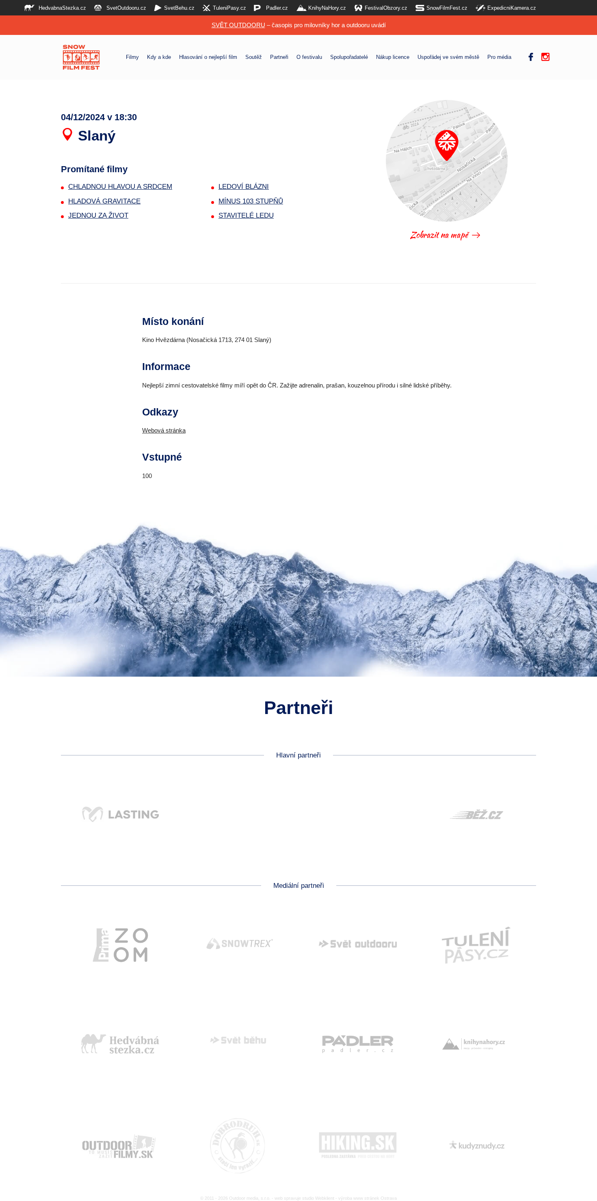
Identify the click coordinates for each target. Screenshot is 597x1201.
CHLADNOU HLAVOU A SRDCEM (120, 186)
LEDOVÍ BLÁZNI (243, 186)
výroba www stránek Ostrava (367, 1198)
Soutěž (253, 57)
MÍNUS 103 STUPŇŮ (250, 201)
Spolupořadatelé (349, 57)
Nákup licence (392, 57)
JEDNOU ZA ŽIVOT (98, 215)
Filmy (132, 57)
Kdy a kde (159, 57)
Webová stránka (164, 430)
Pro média (499, 57)
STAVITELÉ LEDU (246, 215)
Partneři (279, 57)
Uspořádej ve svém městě (448, 57)
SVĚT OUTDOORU (238, 25)
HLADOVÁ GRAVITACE (104, 201)
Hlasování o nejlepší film (208, 57)
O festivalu (309, 57)
